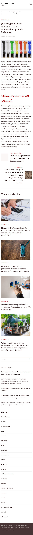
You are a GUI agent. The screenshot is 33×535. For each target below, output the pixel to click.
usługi (3, 502)
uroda (3, 498)
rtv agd (3, 483)
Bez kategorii (5, 417)
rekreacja (4, 479)
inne (2, 445)
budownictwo (5, 426)
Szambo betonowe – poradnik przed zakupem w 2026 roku (15, 389)
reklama (3, 469)
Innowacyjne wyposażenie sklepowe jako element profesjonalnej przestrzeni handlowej (15, 404)
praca (3, 460)
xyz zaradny (7, 3)
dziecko (3, 436)
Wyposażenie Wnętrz (7, 507)
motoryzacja (5, 455)
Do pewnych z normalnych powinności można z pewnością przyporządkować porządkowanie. (15, 268)
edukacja (4, 440)
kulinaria (4, 450)
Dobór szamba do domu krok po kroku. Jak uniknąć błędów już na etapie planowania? (16, 373)
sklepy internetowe (7, 488)
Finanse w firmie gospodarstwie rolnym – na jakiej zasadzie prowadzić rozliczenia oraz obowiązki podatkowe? (16, 231)
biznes (3, 421)
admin (3, 36)
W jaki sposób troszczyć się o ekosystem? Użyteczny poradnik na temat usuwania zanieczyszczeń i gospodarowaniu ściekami (15, 346)
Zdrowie (3, 512)
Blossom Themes (24, 527)
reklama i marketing (7, 474)
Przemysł (4, 464)
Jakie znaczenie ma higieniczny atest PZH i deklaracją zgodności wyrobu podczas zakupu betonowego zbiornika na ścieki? (14, 381)
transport (4, 493)
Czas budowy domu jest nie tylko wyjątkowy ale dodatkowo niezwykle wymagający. (16, 307)
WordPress (11, 530)
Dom (2, 431)
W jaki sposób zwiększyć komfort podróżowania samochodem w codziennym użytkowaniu (15, 397)
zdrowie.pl (5, 20)
